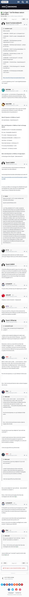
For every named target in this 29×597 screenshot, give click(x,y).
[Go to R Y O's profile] (3, 250)
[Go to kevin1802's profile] (3, 104)
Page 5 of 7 (14, 19)
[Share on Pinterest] (22, 584)
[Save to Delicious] (12, 584)
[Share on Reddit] (14, 584)
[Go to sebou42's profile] (3, 295)
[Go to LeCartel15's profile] (3, 284)
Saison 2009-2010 (18, 16)
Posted (12, 24)
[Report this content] (24, 24)
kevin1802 (4, 16)
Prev (5, 19)
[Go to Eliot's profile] (3, 392)
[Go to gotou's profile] (3, 306)
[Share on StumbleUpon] (17, 584)
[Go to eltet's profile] (3, 357)
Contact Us (18, 592)
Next (24, 19)
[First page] (1, 19)
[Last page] (27, 19)
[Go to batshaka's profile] (3, 90)
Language (10, 592)
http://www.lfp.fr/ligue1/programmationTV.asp (14, 77)
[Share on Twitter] (2, 584)
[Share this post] (26, 24)
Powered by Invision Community (14, 594)
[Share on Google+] (7, 584)
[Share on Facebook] (4, 584)
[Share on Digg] (9, 584)
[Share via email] (19, 584)
